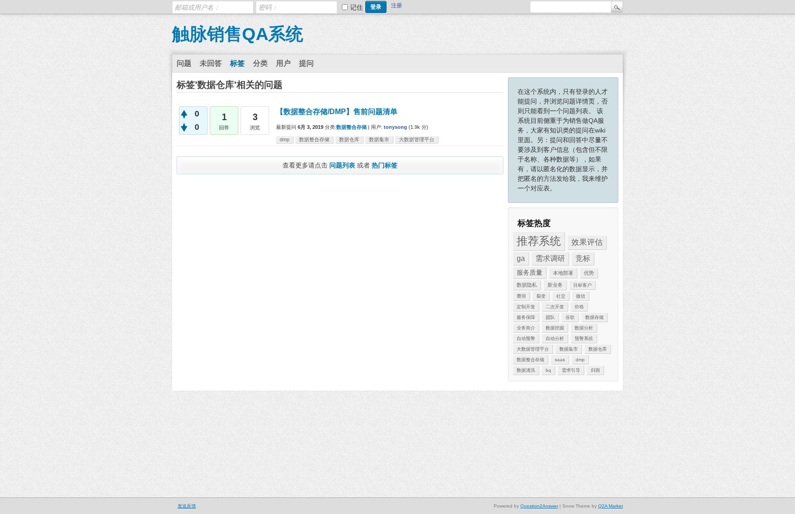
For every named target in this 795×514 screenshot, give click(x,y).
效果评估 (587, 242)
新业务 (555, 285)
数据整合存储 (530, 359)
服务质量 (529, 272)
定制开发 (526, 306)
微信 (580, 296)
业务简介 (526, 327)
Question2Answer (539, 505)
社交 (560, 296)
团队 (550, 317)
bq (548, 370)
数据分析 (584, 327)
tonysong (395, 127)
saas (560, 359)
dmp (580, 359)
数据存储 (594, 317)
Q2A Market (610, 505)
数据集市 (568, 349)
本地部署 (563, 273)
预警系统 (584, 338)
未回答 (211, 63)
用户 (283, 63)
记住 (356, 7)
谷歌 (570, 317)
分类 (260, 63)
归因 (595, 370)
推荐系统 (539, 241)
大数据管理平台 (533, 349)
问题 (184, 63)
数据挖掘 (555, 327)
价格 (579, 306)
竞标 (583, 258)
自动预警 (526, 338)
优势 (589, 273)
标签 (237, 63)
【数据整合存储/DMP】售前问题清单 (337, 112)
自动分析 (555, 338)
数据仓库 (597, 349)
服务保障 (526, 317)
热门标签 (385, 165)
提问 (306, 63)
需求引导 (571, 370)
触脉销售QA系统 (237, 34)
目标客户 (582, 285)
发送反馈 (187, 505)
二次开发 (555, 306)
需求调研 (550, 258)
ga (521, 258)
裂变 (541, 296)
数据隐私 (527, 285)
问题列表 (342, 165)
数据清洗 (526, 370)
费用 (521, 296)
